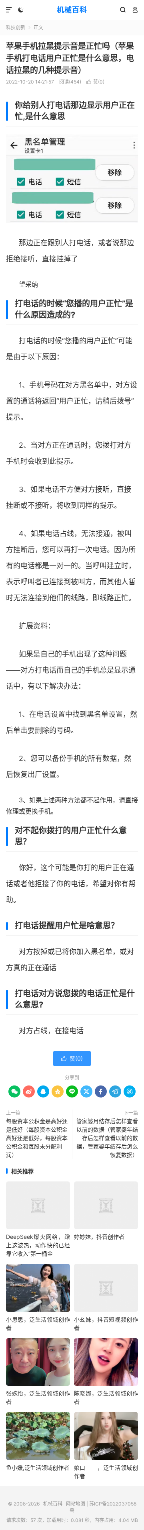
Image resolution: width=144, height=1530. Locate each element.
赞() (95, 82)
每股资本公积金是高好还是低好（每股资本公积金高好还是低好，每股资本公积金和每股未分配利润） (37, 1138)
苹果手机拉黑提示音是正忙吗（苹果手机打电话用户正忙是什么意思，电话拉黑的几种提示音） (70, 58)
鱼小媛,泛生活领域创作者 (37, 1467)
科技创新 (15, 27)
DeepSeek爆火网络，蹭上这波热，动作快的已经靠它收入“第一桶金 (38, 1245)
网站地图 (75, 1504)
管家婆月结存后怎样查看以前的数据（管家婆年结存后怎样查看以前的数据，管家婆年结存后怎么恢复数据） (107, 1138)
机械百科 (72, 10)
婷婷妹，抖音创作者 (99, 1236)
